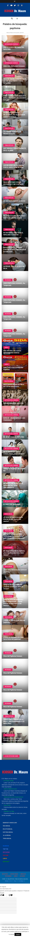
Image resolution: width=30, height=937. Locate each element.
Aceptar (18, 934)
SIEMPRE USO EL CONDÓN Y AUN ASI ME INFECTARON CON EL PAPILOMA (14, 81)
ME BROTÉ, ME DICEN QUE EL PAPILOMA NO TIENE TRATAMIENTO (13, 485)
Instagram (6, 852)
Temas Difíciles (9, 75)
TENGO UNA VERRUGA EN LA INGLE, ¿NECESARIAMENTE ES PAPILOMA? (13, 721)
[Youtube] (11, 6)
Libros (6, 347)
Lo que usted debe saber (11, 756)
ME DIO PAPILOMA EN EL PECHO (14, 201)
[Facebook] (8, 6)
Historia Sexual (8, 832)
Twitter (5, 849)
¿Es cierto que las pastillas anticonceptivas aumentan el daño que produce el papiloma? (14, 536)
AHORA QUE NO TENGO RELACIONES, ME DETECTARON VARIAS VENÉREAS (14, 115)
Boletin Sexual (7, 829)
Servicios (23, 874)
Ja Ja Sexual (7, 835)
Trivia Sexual (8, 514)
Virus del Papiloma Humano (12, 656)
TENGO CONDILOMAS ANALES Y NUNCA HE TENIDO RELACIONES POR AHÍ (14, 98)
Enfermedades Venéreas (11, 44)
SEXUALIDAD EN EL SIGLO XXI (13, 403)
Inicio (7, 32)
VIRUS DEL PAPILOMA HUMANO (14, 66)
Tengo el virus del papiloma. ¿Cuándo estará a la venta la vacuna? (13, 587)
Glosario (22, 876)
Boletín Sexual (9, 381)
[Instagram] (18, 6)
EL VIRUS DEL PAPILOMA (11, 504)
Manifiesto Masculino (10, 822)
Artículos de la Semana (11, 400)
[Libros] (22, 6)
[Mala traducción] (10, 896)
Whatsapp (6, 861)
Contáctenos (14, 874)
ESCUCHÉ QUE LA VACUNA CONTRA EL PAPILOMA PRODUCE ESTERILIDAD (14, 250)
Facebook (6, 846)
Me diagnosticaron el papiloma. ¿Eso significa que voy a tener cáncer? (14, 553)
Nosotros (5, 874)
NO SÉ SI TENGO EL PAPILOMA (13, 437)
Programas (8, 280)
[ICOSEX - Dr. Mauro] (15, 11)
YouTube (5, 855)
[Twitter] (15, 6)
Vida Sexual (6, 826)
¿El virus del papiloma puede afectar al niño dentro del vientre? (13, 519)
